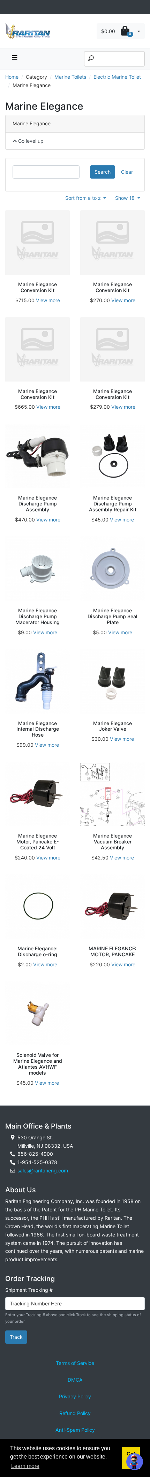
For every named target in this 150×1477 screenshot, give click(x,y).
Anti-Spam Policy (75, 1430)
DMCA (75, 1380)
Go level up (30, 141)
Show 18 (125, 198)
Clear (127, 172)
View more (48, 300)
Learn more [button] (25, 1466)
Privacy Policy (75, 1396)
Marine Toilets (70, 77)
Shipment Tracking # (29, 1290)
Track (16, 1337)
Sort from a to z (83, 198)
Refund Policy (75, 1413)
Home (11, 77)
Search (103, 172)
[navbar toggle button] (14, 59)
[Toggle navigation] (9, 7)
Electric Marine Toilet (117, 77)
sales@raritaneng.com (42, 1170)
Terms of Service (75, 1363)
